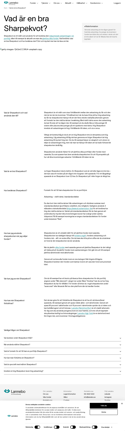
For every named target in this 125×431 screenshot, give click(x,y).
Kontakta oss (47, 400)
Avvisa (103, 412)
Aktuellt (68, 3)
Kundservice (95, 3)
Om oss (57, 3)
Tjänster (44, 3)
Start (5, 8)
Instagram (108, 397)
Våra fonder (47, 397)
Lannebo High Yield (85, 313)
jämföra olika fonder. (51, 39)
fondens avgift (80, 236)
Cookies (66, 400)
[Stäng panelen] (122, 403)
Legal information (69, 394)
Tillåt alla (104, 405)
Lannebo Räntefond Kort (81, 308)
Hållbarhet (81, 3)
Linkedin (107, 394)
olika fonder (60, 247)
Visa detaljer (105, 427)
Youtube (107, 400)
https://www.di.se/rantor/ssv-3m (79, 209)
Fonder (33, 3)
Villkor (65, 397)
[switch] (56, 427)
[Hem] (12, 3)
